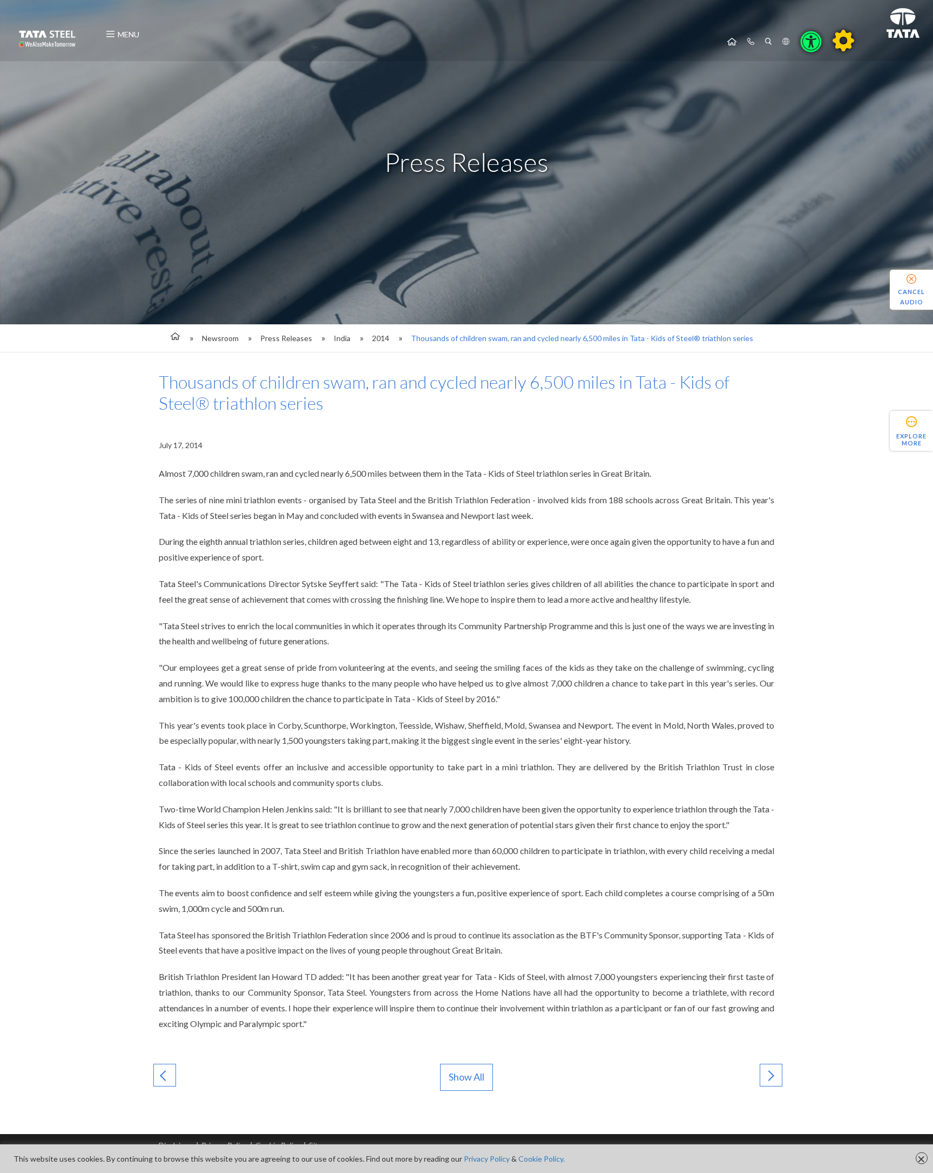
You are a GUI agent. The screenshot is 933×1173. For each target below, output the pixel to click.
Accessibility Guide (843, 40)
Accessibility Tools (811, 41)
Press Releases (286, 338)
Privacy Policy (487, 1158)
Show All (466, 1077)
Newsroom (220, 338)
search (768, 41)
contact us (750, 41)
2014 (380, 338)
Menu (128, 34)
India (342, 338)
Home (731, 41)
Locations (785, 41)
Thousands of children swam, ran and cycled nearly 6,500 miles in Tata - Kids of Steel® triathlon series (582, 338)
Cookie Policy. (541, 1158)
